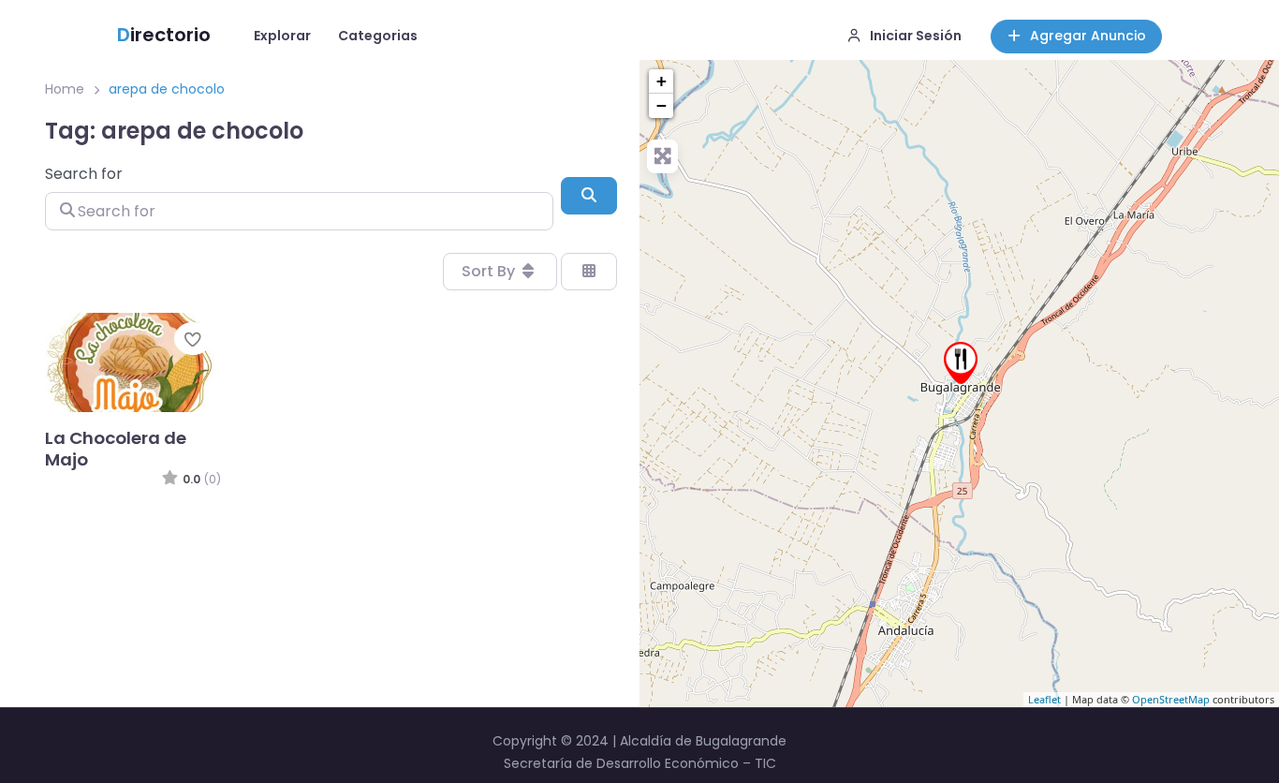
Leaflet (1044, 699)
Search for (84, 174)
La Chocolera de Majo (115, 448)
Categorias (378, 35)
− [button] (661, 105)
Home (64, 89)
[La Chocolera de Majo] (961, 363)
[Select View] (589, 271)
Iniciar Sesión (916, 35)
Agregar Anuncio (1088, 35)
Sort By (490, 271)
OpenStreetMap (1171, 699)
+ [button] (661, 81)
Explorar (282, 35)
